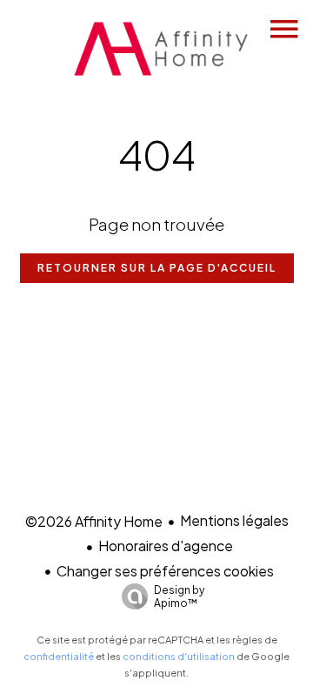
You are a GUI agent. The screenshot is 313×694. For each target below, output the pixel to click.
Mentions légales (234, 520)
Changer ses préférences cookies (165, 571)
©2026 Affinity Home (94, 521)
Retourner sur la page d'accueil (156, 267)
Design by (179, 596)
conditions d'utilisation (179, 656)
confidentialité (58, 656)
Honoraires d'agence (165, 545)
